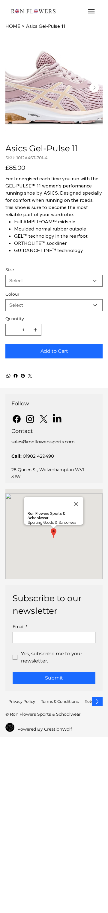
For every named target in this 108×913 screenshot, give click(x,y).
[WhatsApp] (8, 376)
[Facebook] (16, 376)
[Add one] (35, 330)
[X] (43, 419)
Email (20, 626)
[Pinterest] (23, 376)
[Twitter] (30, 376)
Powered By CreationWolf (44, 729)
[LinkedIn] (57, 419)
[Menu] (91, 11)
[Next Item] (94, 87)
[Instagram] (30, 419)
